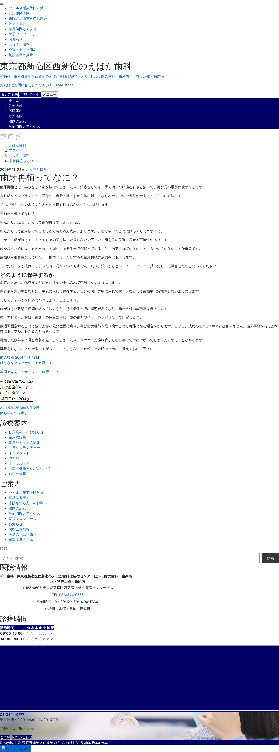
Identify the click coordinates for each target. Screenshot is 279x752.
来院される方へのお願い (28, 18)
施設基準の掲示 (21, 55)
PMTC (14, 458)
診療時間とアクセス (24, 29)
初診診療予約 (19, 13)
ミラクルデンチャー (24, 447)
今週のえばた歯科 (23, 50)
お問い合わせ (22, 737)
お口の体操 (17, 474)
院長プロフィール (23, 34)
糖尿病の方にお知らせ (26, 432)
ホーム (14, 100)
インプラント (19, 453)
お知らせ (16, 39)
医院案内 (16, 111)
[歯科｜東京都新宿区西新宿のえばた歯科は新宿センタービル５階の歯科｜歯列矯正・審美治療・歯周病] (82, 76)
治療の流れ (17, 23)
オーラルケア (19, 463)
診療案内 (16, 116)
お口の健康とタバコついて (30, 468)
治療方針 (16, 105)
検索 (3, 548)
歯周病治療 (17, 437)
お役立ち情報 (19, 44)
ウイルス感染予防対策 (26, 8)
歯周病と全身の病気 (24, 442)
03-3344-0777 (71, 594)
